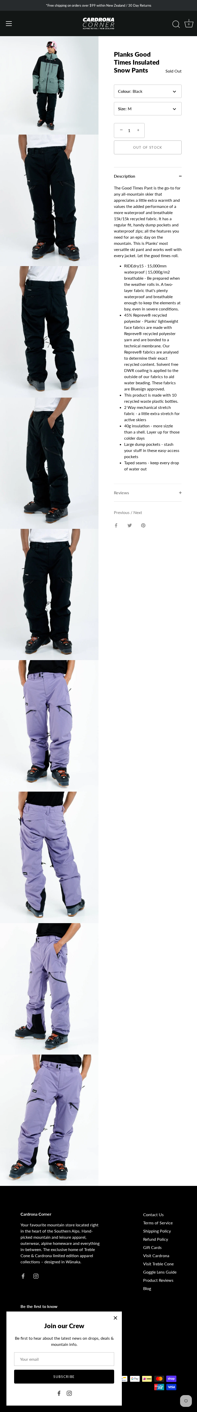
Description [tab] (124, 176)
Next (137, 512)
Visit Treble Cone (158, 1263)
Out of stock (147, 147)
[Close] (115, 1318)
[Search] (176, 24)
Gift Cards (152, 1247)
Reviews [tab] (121, 492)
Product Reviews (158, 1280)
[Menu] (9, 23)
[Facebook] (59, 1392)
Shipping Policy (157, 1230)
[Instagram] (69, 1392)
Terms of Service (158, 1222)
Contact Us (153, 1214)
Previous (122, 512)
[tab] (148, 334)
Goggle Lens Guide (159, 1271)
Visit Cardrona (156, 1255)
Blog (147, 1288)
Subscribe (64, 1377)
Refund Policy (155, 1239)
